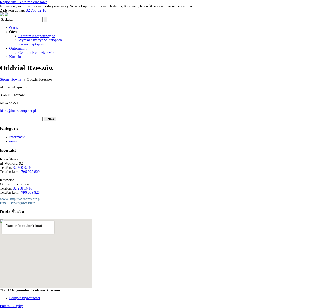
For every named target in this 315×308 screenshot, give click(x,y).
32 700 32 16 (22, 167)
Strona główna (10, 79)
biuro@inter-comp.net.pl (18, 111)
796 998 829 (30, 172)
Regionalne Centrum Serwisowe (23, 2)
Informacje (17, 137)
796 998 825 (30, 192)
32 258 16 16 (22, 188)
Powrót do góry (11, 306)
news (13, 141)
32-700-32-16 (36, 10)
